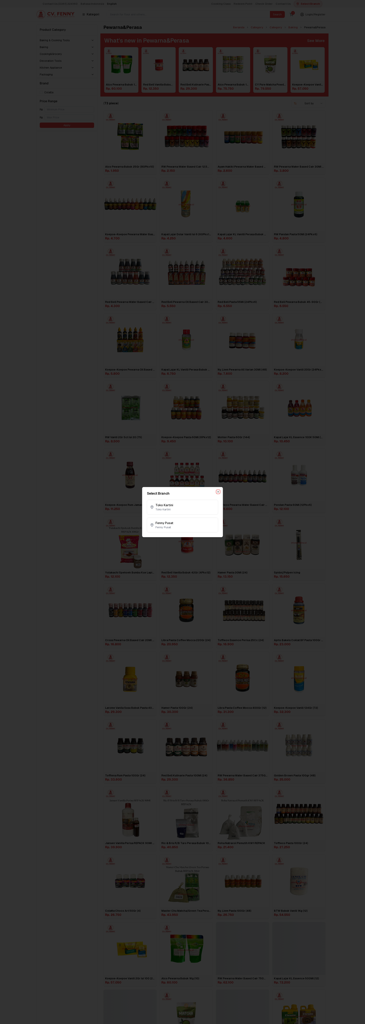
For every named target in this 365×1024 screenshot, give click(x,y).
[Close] (218, 491)
